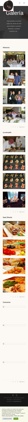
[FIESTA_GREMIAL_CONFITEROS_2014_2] (14, 85)
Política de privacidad (7, 416)
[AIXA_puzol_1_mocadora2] (14, 236)
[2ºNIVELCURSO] (14, 151)
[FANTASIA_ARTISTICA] (14, 344)
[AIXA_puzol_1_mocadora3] (14, 255)
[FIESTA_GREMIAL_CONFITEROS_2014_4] (14, 122)
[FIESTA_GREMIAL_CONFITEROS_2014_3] (14, 103)
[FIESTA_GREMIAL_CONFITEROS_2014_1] (14, 66)
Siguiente (21, 127)
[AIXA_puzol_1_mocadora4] (14, 273)
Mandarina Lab (17, 401)
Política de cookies (19, 416)
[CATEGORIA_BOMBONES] (14, 325)
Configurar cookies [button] (7, 418)
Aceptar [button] (15, 418)
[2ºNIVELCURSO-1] (14, 188)
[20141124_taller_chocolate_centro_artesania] (14, 207)
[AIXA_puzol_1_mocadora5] (14, 292)
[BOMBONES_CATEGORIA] (14, 307)
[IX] (14, 362)
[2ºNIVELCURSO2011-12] (14, 170)
